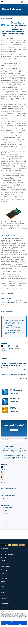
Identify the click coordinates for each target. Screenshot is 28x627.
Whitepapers (6, 523)
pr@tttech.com (11, 302)
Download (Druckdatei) (21, 229)
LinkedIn (12, 346)
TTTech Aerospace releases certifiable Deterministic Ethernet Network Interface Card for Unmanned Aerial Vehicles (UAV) (14, 323)
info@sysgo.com (5, 566)
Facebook (20, 346)
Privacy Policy (24, 617)
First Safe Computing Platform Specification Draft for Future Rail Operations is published (13, 364)
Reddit (4, 348)
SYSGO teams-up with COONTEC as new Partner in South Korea (14, 375)
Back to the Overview (8, 18)
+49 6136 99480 (5, 564)
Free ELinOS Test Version (9, 517)
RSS (18, 348)
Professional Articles (8, 520)
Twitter (4, 346)
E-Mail (11, 348)
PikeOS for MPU (7, 511)
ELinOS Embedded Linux (9, 514)
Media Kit (5, 498)
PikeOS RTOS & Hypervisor (10, 507)
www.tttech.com (10, 293)
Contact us (14, 430)
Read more (3, 367)
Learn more (15, 393)
